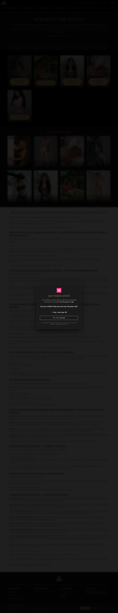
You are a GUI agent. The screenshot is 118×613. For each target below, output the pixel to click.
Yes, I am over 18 (60, 312)
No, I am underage (59, 318)
